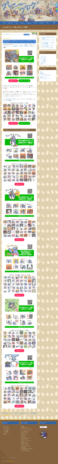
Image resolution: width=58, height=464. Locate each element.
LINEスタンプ (14, 34)
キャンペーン (43, 58)
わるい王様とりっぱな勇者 (27, 448)
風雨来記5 (42, 73)
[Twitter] (57, 4)
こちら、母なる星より (26, 445)
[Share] (57, 11)
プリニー (21, 34)
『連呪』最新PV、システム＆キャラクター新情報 (48, 43)
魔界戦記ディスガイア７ (27, 438)
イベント (42, 56)
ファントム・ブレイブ (44, 76)
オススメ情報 (26, 34)
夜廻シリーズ (43, 77)
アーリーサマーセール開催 (47, 47)
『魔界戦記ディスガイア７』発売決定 (11, 413)
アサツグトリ (24, 444)
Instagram (29, 23)
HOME (4, 23)
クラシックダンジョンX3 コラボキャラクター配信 (47, 45)
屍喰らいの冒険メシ (26, 443)
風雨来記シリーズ (25, 427)
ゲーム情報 (43, 61)
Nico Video (41, 23)
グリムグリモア (25, 439)
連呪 (41, 72)
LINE (47, 23)
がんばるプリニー (18, 34)
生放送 (42, 63)
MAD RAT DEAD (25, 449)
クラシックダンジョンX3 (45, 74)
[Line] (57, 9)
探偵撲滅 (23, 447)
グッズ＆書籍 (43, 59)
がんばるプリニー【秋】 (18, 46)
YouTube (35, 23)
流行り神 (23, 435)
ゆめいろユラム (25, 434)
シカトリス (24, 436)
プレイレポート (44, 62)
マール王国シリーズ (26, 431)
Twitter (16, 23)
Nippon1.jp (10, 23)
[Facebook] (57, 7)
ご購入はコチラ (13, 80)
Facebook (22, 23)
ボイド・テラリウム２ (26, 440)
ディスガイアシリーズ (44, 78)
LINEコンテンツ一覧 (24, 80)
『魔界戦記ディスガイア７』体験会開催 (27, 413)
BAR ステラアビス (25, 432)
